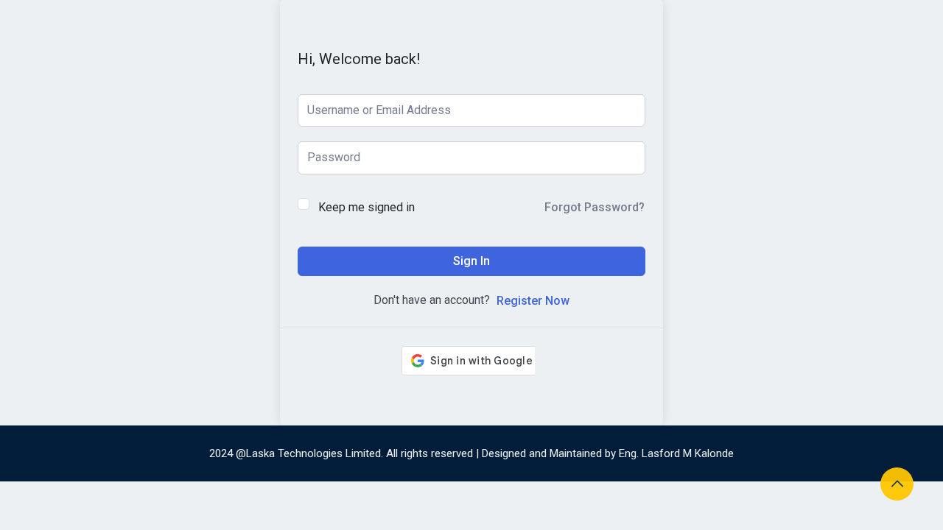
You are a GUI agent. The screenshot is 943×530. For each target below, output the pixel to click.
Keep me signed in (366, 207)
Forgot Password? (594, 207)
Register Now (533, 301)
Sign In (471, 261)
